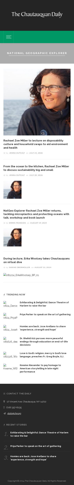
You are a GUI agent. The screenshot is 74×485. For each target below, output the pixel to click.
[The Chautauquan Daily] (37, 14)
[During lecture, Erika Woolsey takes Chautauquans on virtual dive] (21, 275)
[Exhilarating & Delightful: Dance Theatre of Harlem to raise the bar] (10, 304)
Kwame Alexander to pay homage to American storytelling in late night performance (40, 368)
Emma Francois (17, 223)
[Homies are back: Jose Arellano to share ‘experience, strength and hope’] (10, 328)
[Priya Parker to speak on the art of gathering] (10, 316)
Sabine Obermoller (19, 267)
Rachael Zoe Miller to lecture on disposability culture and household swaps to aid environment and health (35, 144)
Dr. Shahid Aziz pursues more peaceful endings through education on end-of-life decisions (44, 341)
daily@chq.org (14, 413)
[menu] (8, 37)
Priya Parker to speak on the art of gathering (45, 314)
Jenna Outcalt (17, 153)
